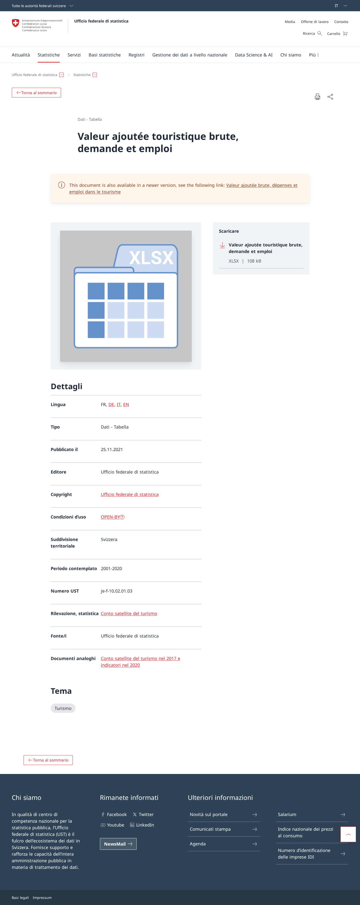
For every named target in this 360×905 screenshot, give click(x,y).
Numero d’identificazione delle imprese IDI (304, 853)
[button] (21, 55)
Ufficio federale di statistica (101, 21)
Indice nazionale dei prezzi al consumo (305, 832)
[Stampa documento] (317, 96)
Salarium (287, 814)
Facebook (117, 814)
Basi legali (20, 897)
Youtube (115, 825)
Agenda (198, 844)
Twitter (146, 814)
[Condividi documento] (330, 97)
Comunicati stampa (210, 829)
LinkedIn (145, 825)
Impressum (42, 897)
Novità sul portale (209, 814)
